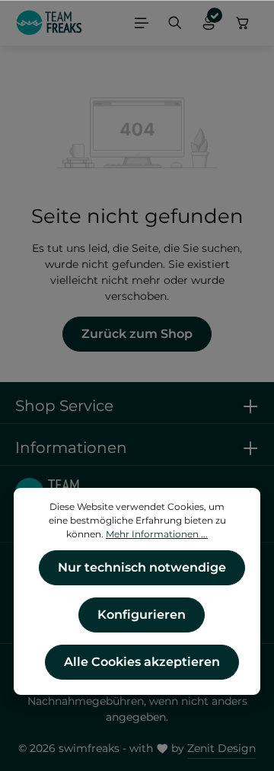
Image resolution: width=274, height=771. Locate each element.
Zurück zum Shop (137, 334)
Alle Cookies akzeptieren (142, 662)
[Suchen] (175, 23)
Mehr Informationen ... (157, 534)
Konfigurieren (141, 614)
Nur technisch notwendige (142, 567)
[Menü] (141, 23)
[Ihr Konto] (208, 23)
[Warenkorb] (243, 23)
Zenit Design (221, 748)
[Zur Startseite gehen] (49, 23)
